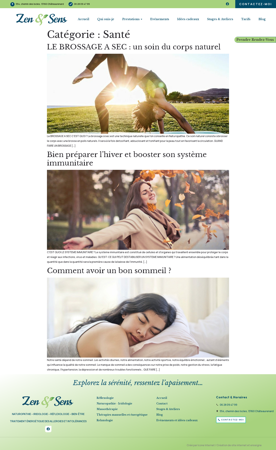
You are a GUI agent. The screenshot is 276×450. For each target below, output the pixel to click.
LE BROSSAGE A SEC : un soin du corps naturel (134, 47)
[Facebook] (227, 4)
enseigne (256, 445)
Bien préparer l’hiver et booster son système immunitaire (127, 158)
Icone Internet (206, 445)
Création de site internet (232, 445)
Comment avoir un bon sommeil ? (109, 270)
